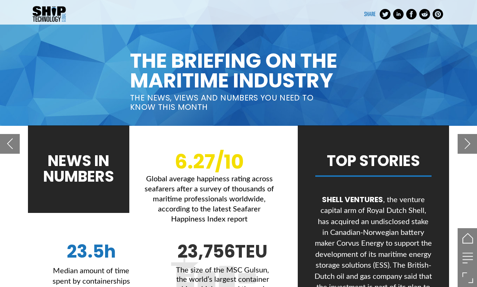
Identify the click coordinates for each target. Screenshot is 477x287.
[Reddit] (424, 14)
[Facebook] (411, 14)
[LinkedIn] (398, 14)
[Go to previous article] (10, 144)
